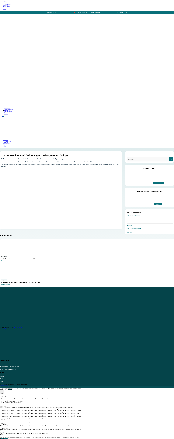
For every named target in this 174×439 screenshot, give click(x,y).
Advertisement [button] (3, 427)
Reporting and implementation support (8, 369)
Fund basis (129, 232)
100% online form (158, 182)
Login (3, 116)
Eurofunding (2, 378)
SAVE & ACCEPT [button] (4, 438)
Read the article (5, 260)
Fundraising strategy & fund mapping (8, 364)
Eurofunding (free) (7, 6)
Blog (4, 7)
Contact (1, 381)
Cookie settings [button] (3, 389)
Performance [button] (2, 423)
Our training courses (7, 4)
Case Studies (5, 5)
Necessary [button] (2, 403)
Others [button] (1, 430)
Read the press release (95, 12)
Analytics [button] (2, 434)
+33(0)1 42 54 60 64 (18, 327)
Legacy (12, 386)
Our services (5, 2)
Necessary (4, 405)
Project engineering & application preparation (9, 366)
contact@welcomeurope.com (6, 328)
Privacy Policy (18, 386)
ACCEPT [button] (10, 389)
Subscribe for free (4, 385)
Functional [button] (2, 419)
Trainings (129, 225)
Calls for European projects (134, 228)
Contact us (158, 204)
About (4, 1)
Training (2, 376)
